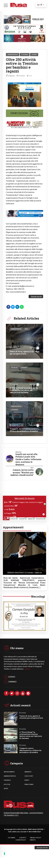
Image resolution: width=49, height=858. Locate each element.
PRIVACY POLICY (35, 838)
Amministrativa (13, 54)
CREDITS (32, 840)
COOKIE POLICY (21, 840)
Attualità (14, 367)
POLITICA (7, 784)
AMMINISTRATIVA (10, 776)
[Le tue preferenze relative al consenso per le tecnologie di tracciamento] (4, 853)
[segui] (27, 669)
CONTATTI (22, 838)
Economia (24, 54)
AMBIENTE (27, 772)
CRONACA (7, 780)
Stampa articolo (36, 296)
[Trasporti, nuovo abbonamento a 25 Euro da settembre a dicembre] (24, 418)
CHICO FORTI (28, 776)
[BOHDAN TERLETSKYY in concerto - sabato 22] (24, 532)
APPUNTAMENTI (9, 772)
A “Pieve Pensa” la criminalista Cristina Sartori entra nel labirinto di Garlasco (24, 390)
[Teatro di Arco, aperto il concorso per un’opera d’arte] (24, 341)
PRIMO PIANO (28, 784)
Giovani (34, 54)
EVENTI (26, 780)
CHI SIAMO (11, 838)
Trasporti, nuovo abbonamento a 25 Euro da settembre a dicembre (24, 430)
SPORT (6, 788)
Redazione (12, 75)
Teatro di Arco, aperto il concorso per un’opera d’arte (24, 352)
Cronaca (24, 367)
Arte (26, 329)
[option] (24, 94)
